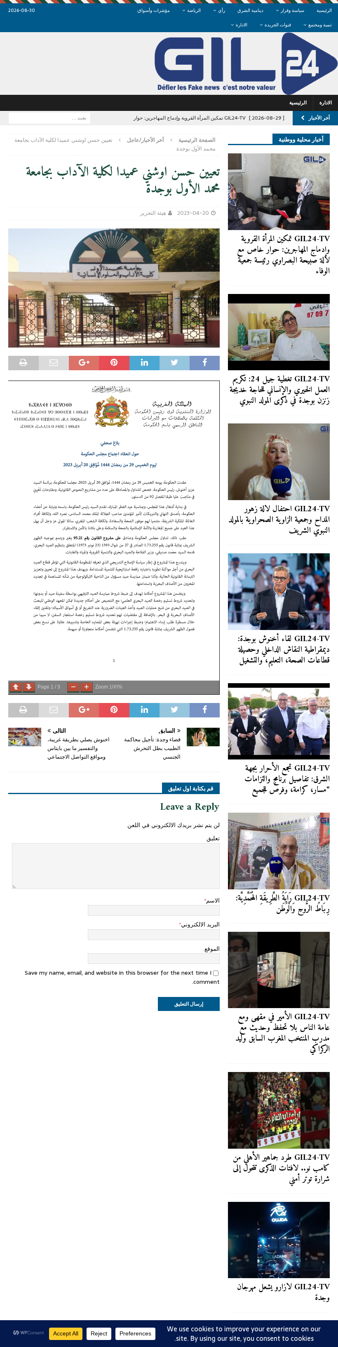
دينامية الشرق (250, 10)
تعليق (213, 838)
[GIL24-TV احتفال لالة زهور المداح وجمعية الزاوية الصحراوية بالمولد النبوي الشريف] (279, 461)
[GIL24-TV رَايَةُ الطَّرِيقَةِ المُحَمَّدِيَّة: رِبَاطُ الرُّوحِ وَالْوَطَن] (279, 851)
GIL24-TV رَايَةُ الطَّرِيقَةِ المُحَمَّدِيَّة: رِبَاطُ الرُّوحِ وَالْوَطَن (283, 904)
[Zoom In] (86, 687)
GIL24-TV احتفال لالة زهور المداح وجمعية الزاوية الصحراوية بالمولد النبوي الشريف (279, 520)
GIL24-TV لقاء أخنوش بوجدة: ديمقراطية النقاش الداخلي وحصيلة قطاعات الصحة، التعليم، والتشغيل (284, 650)
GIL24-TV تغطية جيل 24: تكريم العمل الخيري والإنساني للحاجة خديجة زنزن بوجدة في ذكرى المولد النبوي (280, 390)
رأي (221, 10)
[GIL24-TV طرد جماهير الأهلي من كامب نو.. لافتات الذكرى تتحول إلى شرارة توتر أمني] (279, 1110)
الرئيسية (324, 10)
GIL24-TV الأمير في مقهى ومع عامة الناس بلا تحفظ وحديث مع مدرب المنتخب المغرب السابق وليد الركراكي (282, 1033)
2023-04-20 (193, 213)
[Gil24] (169, 89)
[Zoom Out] (73, 687)
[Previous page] (15, 687)
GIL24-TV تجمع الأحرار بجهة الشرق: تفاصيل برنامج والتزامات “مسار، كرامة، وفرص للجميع (287, 779)
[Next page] (29, 687)
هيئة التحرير (153, 213)
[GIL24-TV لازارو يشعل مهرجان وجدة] (279, 1240)
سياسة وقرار (292, 10)
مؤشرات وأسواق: (153, 10)
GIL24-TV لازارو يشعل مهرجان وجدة (283, 1292)
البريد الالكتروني (200, 924)
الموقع (212, 948)
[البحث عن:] (49, 117)
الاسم (213, 900)
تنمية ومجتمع (320, 24)
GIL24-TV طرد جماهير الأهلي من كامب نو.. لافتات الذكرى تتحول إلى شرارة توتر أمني (281, 1169)
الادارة (241, 24)
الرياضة (194, 10)
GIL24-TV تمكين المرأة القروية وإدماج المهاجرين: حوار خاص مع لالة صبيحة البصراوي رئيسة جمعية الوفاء (283, 255)
